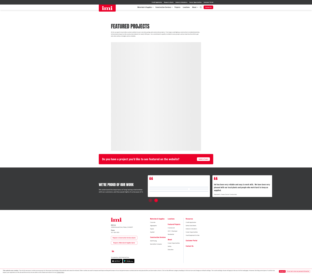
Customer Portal (208, 2)
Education (170, 249)
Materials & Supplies (144, 7)
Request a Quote (169, 2)
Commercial (171, 228)
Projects (177, 7)
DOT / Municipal (172, 231)
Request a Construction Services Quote (124, 238)
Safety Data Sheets (191, 225)
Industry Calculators (181, 2)
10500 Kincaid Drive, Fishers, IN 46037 (122, 227)
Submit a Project (203, 159)
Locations (186, 7)
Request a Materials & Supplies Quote (124, 243)
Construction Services (163, 7)
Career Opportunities (195, 2)
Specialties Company (156, 244)
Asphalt (152, 232)
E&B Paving (153, 240)
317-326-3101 (115, 232)
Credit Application (157, 2)
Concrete (152, 222)
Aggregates (153, 225)
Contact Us (208, 7)
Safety (169, 246)
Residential (171, 234)
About (194, 7)
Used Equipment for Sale (192, 235)
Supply (152, 228)
